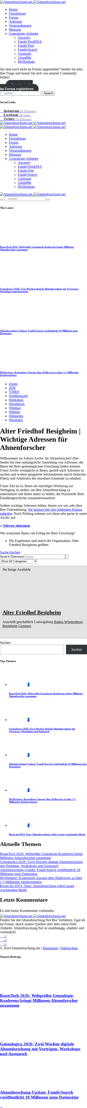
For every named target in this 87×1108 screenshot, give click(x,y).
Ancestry (24, 37)
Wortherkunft (18, 396)
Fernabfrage (17, 13)
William (14, 412)
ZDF (12, 388)
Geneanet (24, 53)
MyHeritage (26, 62)
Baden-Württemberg (68, 622)
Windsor (15, 408)
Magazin (15, 29)
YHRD (14, 392)
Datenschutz (69, 948)
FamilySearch (27, 49)
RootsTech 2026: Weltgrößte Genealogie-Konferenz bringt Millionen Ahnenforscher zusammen (41, 856)
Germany (24, 626)
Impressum (50, 948)
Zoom (13, 384)
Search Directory (12, 556)
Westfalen (16, 420)
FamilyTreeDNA (30, 41)
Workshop (16, 400)
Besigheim (9, 626)
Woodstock (17, 404)
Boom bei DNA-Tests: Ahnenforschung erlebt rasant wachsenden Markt (47, 834)
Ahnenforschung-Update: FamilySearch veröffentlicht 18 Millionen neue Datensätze (39, 1095)
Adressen (15, 21)
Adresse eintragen (16, 525)
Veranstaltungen (20, 25)
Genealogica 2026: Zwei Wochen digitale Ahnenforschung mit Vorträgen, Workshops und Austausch (42, 730)
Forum (13, 17)
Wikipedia (16, 416)
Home (13, 9)
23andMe (24, 58)
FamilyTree (26, 45)
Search (48, 93)
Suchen (5, 642)
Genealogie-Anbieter (23, 33)
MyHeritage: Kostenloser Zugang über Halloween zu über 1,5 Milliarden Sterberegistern (41, 880)
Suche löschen (10, 552)
